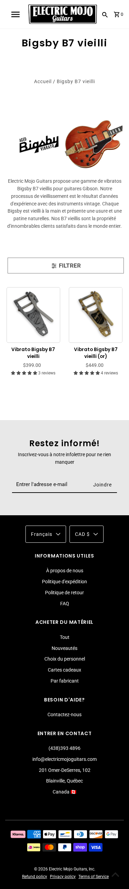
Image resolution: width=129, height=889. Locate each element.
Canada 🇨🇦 (64, 792)
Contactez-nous (64, 714)
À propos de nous (64, 570)
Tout (64, 637)
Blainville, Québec (64, 781)
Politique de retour (64, 592)
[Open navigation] (15, 14)
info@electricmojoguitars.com (64, 759)
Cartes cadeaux (64, 670)
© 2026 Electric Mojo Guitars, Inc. (64, 869)
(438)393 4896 (64, 748)
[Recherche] (104, 14)
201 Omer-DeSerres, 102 (64, 770)
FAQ (64, 603)
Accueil (43, 81)
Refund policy (34, 876)
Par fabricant (65, 681)
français (41, 534)
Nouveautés (64, 648)
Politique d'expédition (64, 581)
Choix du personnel (64, 659)
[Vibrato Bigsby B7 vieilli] (33, 314)
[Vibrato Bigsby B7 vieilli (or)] (95, 314)
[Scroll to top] (115, 875)
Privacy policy (63, 876)
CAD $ (82, 534)
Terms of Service (93, 876)
